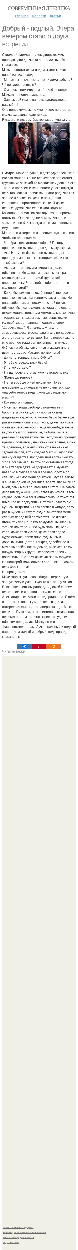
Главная (21, 15)
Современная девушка (39, 7)
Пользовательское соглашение (30, 1232)
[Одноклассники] (53, 646)
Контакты (7, 1232)
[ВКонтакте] (24, 646)
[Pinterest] (39, 646)
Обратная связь (11, 1242)
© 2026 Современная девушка (18, 1227)
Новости (39, 15)
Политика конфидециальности (18, 1237)
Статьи (55, 15)
